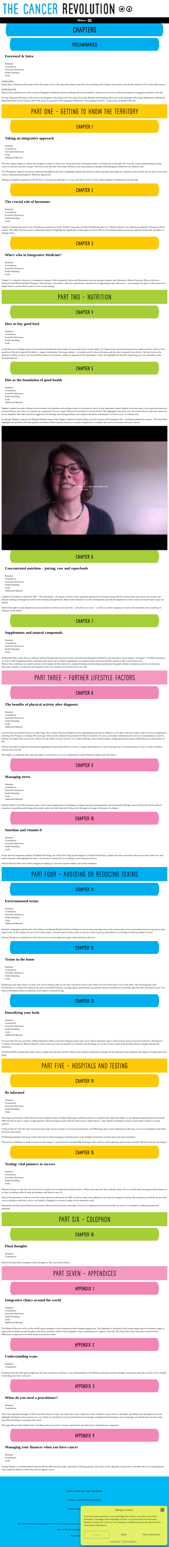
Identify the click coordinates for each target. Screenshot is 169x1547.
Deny (124, 1534)
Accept (96, 1534)
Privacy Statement (129, 1541)
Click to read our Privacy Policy (84, 1500)
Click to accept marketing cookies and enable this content (85, 488)
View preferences (151, 1534)
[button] (162, 1510)
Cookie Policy (115, 1541)
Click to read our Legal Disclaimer (84, 1491)
